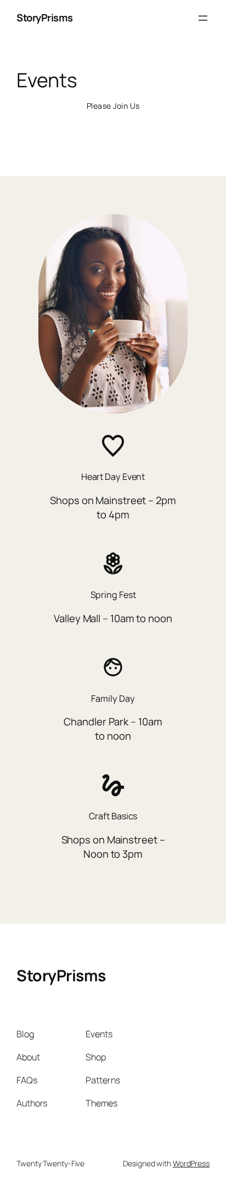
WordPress (191, 1163)
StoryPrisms (44, 17)
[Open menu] (203, 18)
